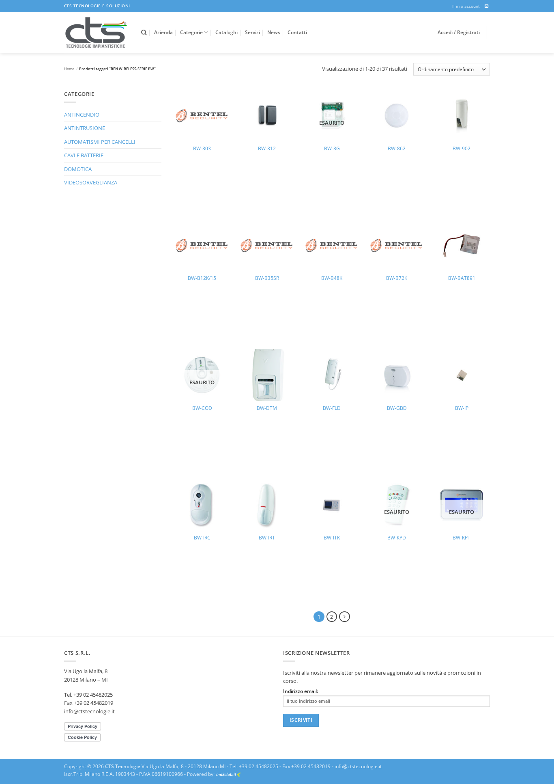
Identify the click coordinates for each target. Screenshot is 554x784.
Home (69, 68)
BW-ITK (332, 538)
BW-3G (332, 149)
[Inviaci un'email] (487, 6)
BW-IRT (267, 538)
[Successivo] (344, 616)
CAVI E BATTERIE (83, 155)
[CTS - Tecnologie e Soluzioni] (96, 32)
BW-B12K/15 (202, 278)
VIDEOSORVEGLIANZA (90, 182)
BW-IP (461, 408)
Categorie (191, 32)
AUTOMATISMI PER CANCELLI (99, 141)
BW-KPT (461, 538)
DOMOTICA (78, 169)
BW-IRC (202, 538)
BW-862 (397, 149)
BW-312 (267, 149)
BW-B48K (331, 278)
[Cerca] (144, 32)
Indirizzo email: (300, 691)
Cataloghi (226, 32)
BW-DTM (267, 408)
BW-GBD (397, 408)
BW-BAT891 (461, 278)
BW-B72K (396, 278)
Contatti (297, 32)
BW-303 (202, 149)
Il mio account (466, 6)
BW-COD (202, 408)
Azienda (163, 32)
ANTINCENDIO (81, 114)
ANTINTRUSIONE (84, 128)
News (273, 32)
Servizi (252, 32)
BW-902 (461, 149)
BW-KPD (396, 538)
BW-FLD (332, 408)
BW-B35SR (267, 278)
